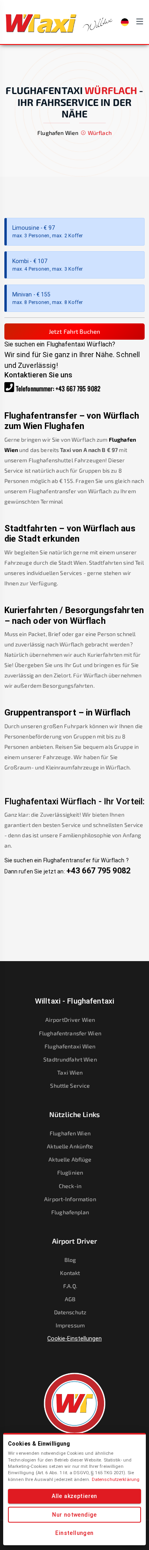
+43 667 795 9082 (78, 388)
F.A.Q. (70, 1286)
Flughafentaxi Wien (70, 1046)
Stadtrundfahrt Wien (70, 1059)
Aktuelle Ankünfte (70, 1146)
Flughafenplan (70, 1212)
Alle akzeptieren (74, 1496)
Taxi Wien (70, 1072)
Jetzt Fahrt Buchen (74, 331)
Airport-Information (70, 1199)
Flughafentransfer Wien (70, 1033)
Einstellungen (74, 1533)
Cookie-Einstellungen (74, 1338)
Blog (70, 1259)
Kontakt (70, 1272)
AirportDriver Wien (70, 1019)
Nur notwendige (74, 1515)
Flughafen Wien (70, 1133)
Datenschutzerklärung (115, 1479)
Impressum (70, 1325)
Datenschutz (70, 1312)
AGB (70, 1299)
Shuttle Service (70, 1085)
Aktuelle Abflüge (69, 1159)
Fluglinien (70, 1172)
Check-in (70, 1186)
